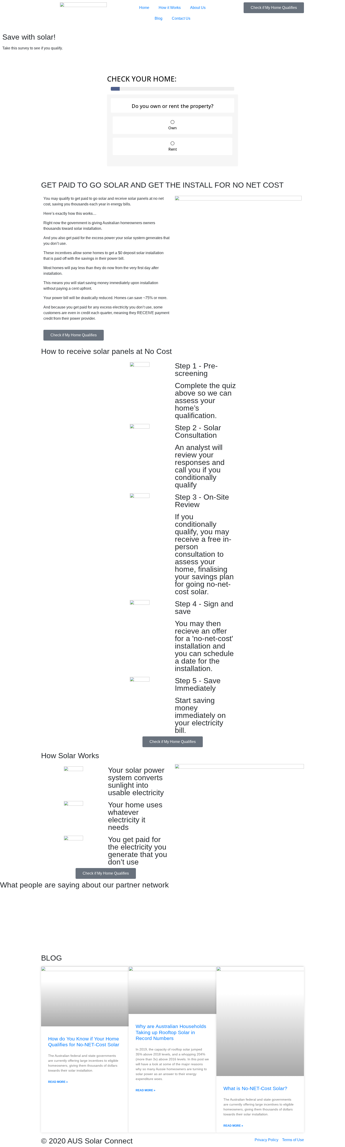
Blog (158, 18)
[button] (45, 923)
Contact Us (181, 18)
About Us (198, 8)
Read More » (58, 1082)
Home (144, 8)
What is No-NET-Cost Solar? (255, 1088)
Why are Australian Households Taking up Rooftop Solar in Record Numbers (171, 1032)
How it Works (170, 8)
